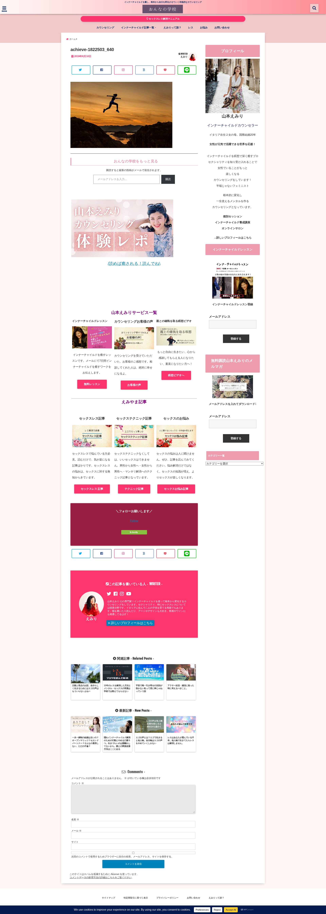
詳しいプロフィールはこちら (131, 623)
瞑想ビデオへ (176, 375)
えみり (184, 56)
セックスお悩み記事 (176, 488)
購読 (168, 179)
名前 (75, 819)
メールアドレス (219, 316)
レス (190, 27)
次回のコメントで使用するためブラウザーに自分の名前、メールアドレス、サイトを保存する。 (122, 856)
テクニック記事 (134, 488)
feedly (134, 532)
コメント (77, 783)
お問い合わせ (222, 27)
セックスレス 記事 (92, 488)
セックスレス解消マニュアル (164, 19)
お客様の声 (134, 384)
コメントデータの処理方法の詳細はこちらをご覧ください (100, 877)
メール (76, 830)
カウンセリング (105, 27)
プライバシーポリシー (167, 897)
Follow (134, 520)
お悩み (204, 27)
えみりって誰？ (172, 27)
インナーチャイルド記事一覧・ (139, 27)
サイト (74, 842)
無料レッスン (92, 384)
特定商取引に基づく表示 (136, 897)
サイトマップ (108, 897)
